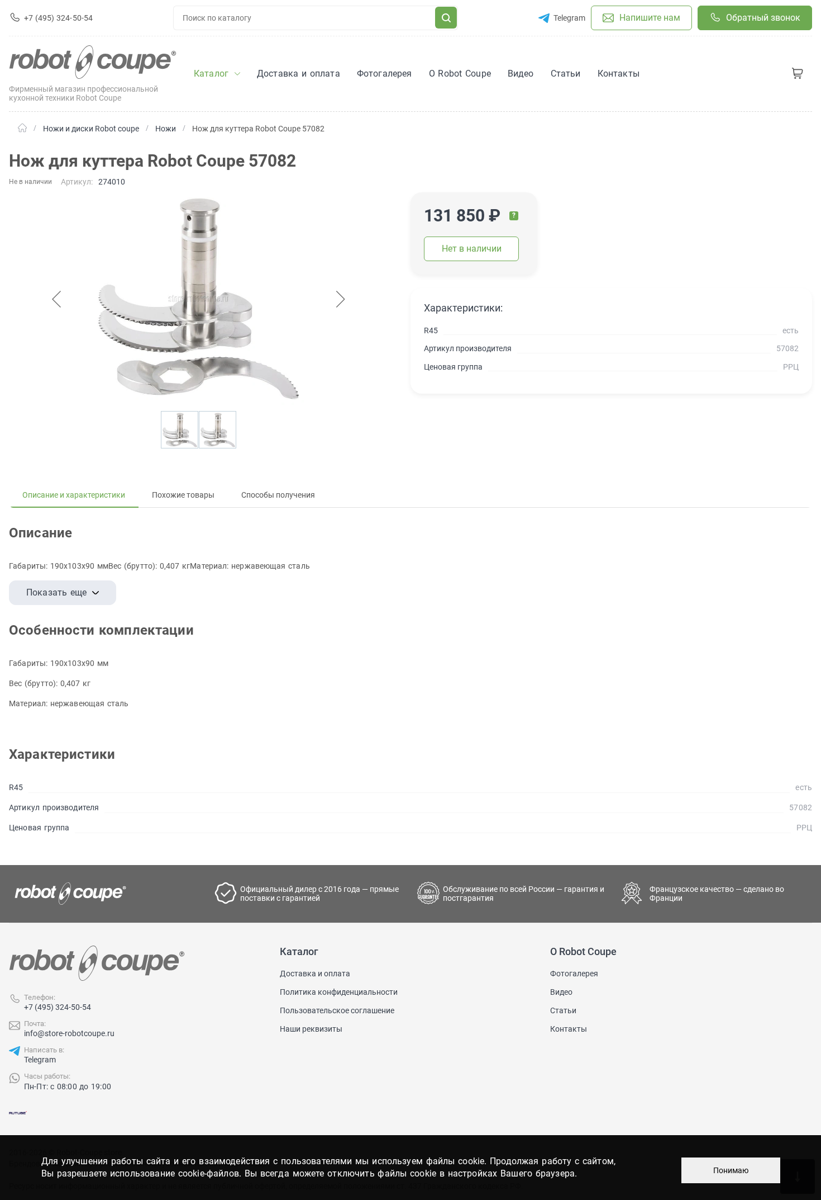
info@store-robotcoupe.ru (69, 1033)
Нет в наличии (472, 248)
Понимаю (730, 1170)
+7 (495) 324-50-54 (57, 1007)
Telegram (40, 1059)
